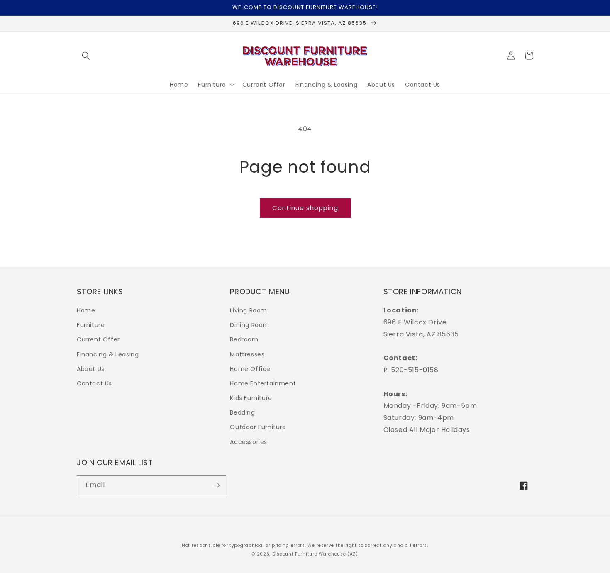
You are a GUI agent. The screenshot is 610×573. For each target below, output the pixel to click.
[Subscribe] (216, 485)
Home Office (250, 369)
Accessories (248, 442)
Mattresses (247, 354)
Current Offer (98, 339)
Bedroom (244, 339)
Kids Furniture (251, 398)
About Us (91, 369)
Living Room (248, 310)
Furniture (91, 325)
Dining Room (249, 325)
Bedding (242, 412)
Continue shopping (305, 207)
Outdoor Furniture (258, 427)
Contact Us (94, 383)
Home (86, 310)
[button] (86, 55)
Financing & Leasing (108, 354)
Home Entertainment (263, 383)
